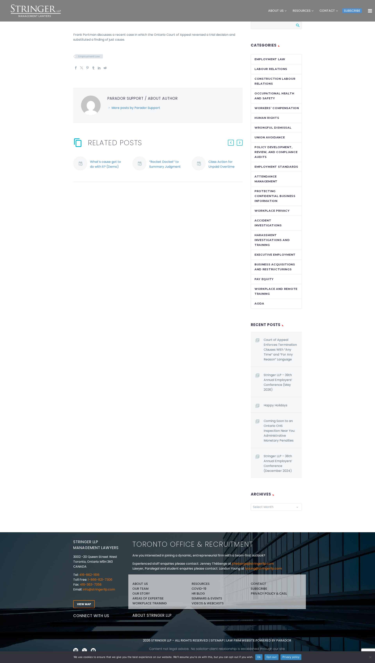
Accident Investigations (268, 223)
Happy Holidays (275, 405)
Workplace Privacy (272, 210)
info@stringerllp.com (99, 589)
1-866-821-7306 (100, 579)
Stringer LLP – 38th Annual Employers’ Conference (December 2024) (278, 463)
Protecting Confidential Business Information (275, 196)
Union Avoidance (269, 137)
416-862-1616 (89, 575)
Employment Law (89, 56)
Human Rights (266, 118)
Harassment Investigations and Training (272, 240)
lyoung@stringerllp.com (263, 568)
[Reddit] (105, 67)
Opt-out (271, 657)
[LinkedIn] (99, 67)
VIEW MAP (84, 604)
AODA (259, 303)
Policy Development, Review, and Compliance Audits (275, 152)
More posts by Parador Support (136, 108)
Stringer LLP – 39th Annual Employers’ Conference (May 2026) (278, 382)
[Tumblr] (93, 67)
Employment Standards (276, 166)
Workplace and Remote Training (275, 291)
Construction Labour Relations (274, 81)
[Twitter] (81, 67)
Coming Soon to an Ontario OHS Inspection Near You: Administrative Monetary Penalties (279, 431)
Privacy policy (291, 657)
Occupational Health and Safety (274, 96)
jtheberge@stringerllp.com (253, 563)
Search (297, 25)
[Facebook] (75, 67)
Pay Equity (264, 279)
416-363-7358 (90, 584)
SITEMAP (217, 640)
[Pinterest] (87, 67)
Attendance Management (265, 179)
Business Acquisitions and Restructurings (274, 267)
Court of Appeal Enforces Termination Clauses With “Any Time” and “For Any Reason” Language (280, 350)
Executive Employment (275, 254)
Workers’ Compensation (276, 108)
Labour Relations (270, 69)
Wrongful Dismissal (273, 127)
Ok (259, 657)
